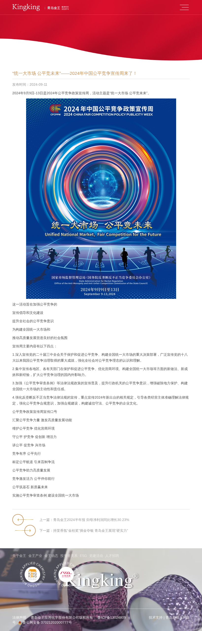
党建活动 (96, 556)
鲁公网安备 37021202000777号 (47, 622)
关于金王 (19, 556)
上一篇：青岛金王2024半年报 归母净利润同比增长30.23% (84, 520)
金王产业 (35, 556)
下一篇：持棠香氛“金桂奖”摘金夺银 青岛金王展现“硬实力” (83, 531)
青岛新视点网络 (178, 617)
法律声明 (19, 617)
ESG (83, 556)
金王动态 (51, 556)
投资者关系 (69, 556)
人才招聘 (112, 556)
